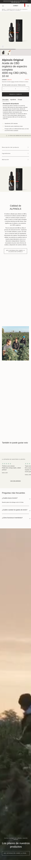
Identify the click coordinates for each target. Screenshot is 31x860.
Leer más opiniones (15, 481)
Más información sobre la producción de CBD (17, 853)
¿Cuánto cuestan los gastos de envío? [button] (14, 510)
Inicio (3, 9)
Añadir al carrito (15, 94)
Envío (12, 81)
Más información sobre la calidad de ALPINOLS (15, 251)
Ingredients (13, 99)
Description (5, 99)
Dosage (20, 99)
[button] (3, 6)
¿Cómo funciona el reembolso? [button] (12, 518)
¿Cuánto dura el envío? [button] (10, 498)
